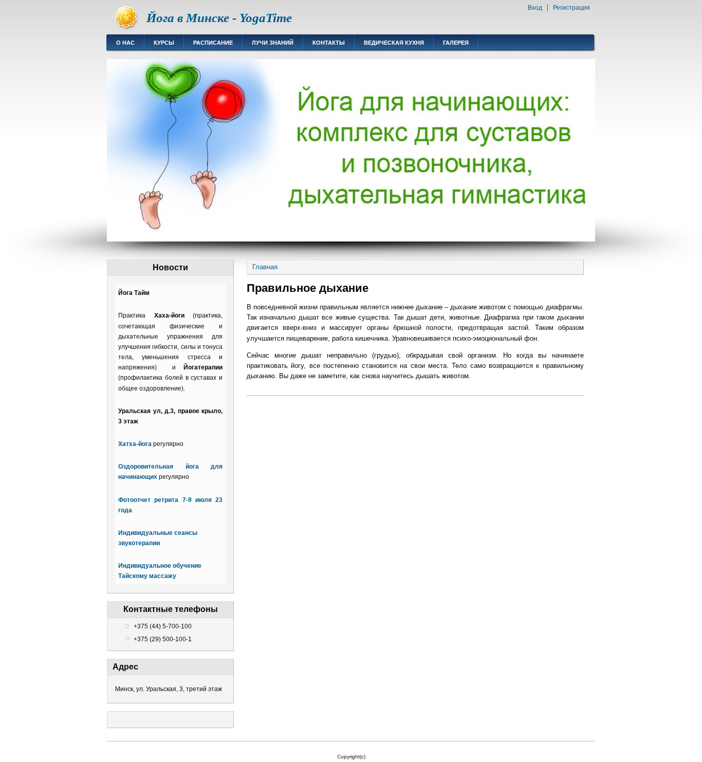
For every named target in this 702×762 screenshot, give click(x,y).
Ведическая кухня (394, 43)
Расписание (213, 43)
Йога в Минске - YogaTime (219, 18)
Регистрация (571, 7)
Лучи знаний (272, 43)
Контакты (328, 43)
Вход (535, 7)
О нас (125, 43)
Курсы (164, 43)
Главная (265, 267)
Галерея (456, 43)
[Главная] (127, 28)
